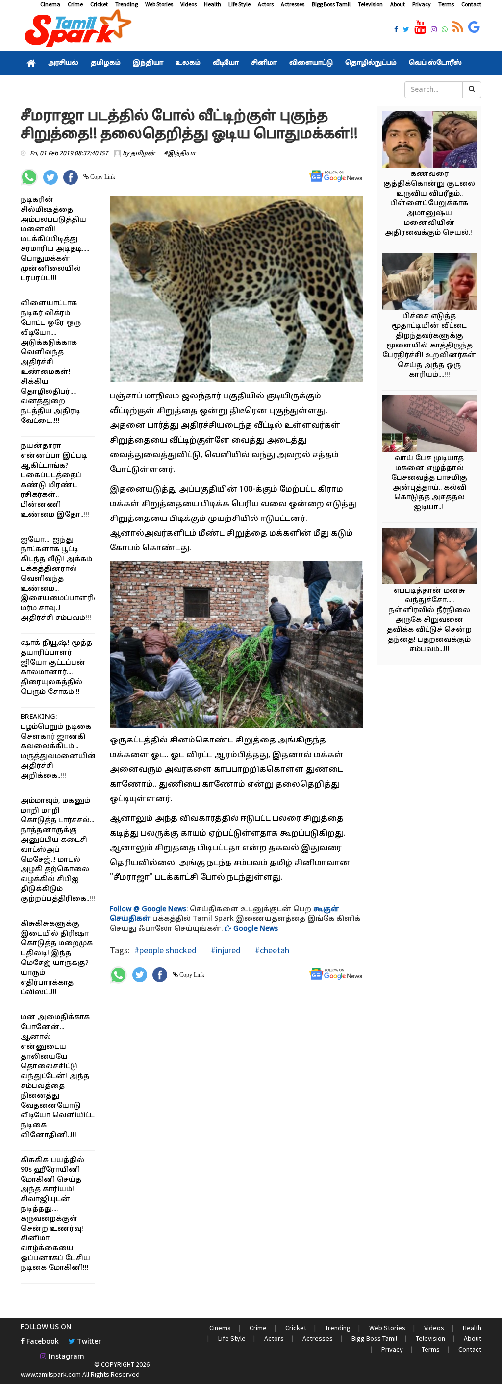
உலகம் (188, 63)
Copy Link (102, 177)
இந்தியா (148, 63)
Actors (266, 4)
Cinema (50, 4)
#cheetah (271, 950)
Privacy (421, 4)
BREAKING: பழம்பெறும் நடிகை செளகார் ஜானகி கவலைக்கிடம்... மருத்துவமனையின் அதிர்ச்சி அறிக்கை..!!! (59, 746)
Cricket (99, 4)
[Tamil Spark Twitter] (406, 30)
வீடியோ (226, 63)
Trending (126, 4)
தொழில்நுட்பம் (371, 63)
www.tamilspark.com (51, 1374)
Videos (188, 4)
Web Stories (159, 4)
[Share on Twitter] (50, 177)
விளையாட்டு (311, 63)
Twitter (88, 1342)
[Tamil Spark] (76, 30)
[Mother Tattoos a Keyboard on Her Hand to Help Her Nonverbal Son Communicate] (433, 425)
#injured (225, 950)
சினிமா (264, 63)
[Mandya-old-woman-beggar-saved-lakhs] (433, 283)
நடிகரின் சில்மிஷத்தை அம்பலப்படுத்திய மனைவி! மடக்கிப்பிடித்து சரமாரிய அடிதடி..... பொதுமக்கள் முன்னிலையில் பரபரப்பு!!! (55, 239)
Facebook (42, 1342)
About (397, 4)
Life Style (239, 4)
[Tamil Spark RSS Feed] (457, 27)
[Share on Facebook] (70, 177)
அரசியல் (63, 63)
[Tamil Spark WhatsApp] (445, 30)
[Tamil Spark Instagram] (434, 30)
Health (212, 4)
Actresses (292, 4)
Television (370, 4)
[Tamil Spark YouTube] (420, 27)
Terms (446, 4)
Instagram (65, 1357)
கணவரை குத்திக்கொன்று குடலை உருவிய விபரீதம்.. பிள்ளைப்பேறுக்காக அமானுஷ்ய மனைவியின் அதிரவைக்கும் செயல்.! (429, 203)
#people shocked (165, 950)
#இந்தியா (180, 153)
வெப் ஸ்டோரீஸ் (435, 63)
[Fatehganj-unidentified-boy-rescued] (433, 557)
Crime (75, 4)
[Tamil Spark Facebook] (396, 30)
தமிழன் (142, 153)
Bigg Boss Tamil (331, 4)
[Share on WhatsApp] (29, 177)
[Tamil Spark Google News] (474, 27)
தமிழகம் (106, 63)
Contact (471, 4)
